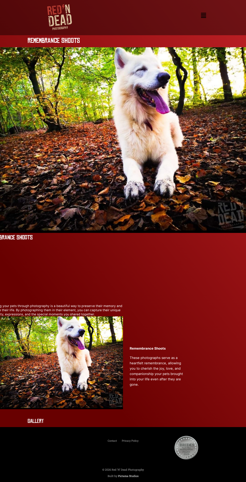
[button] (150, 15)
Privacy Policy (130, 440)
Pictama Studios (128, 476)
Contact (112, 440)
